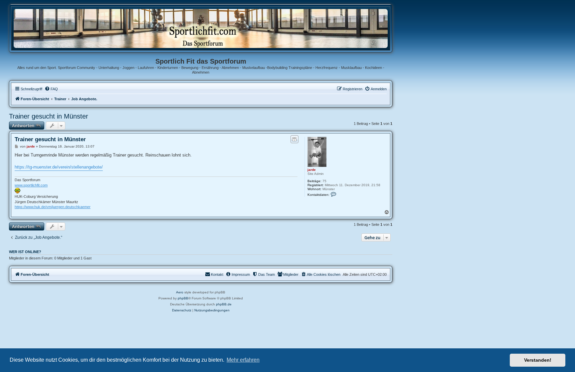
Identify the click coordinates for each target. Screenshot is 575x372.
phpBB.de (224, 304)
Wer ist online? (25, 252)
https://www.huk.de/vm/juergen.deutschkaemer (53, 207)
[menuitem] (51, 89)
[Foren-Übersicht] (201, 28)
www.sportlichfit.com (31, 185)
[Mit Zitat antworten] (294, 139)
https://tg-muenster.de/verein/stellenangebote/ (59, 167)
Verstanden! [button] (537, 360)
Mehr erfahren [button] (243, 360)
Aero (179, 292)
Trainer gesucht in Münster (48, 116)
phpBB (183, 298)
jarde (311, 170)
